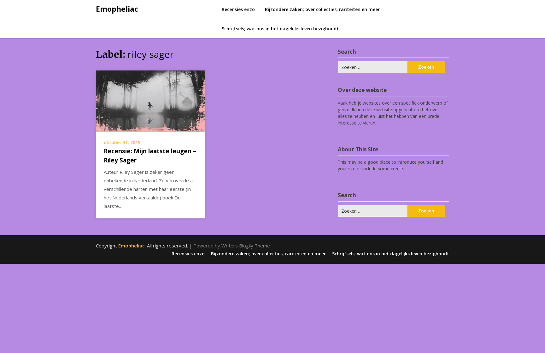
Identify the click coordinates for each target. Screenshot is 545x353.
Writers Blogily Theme (245, 245)
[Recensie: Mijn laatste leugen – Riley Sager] (150, 100)
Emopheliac (117, 9)
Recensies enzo (238, 9)
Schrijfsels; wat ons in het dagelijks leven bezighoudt (280, 29)
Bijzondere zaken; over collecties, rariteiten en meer (322, 9)
